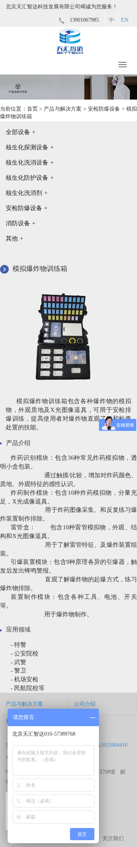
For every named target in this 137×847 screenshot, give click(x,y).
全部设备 (20, 132)
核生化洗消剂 (27, 193)
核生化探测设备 (30, 147)
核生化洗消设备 (30, 162)
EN (124, 20)
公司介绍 (85, 704)
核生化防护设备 (30, 177)
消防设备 (20, 223)
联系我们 (85, 721)
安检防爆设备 (104, 109)
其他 (14, 238)
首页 (32, 109)
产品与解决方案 (62, 109)
